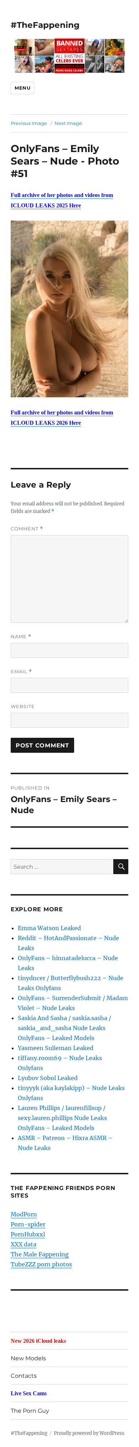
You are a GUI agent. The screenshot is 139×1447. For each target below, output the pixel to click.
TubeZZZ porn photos (41, 1264)
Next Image (68, 123)
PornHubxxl (28, 1234)
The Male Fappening (40, 1254)
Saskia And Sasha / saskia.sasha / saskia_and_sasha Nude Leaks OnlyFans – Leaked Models (64, 1028)
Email (21, 672)
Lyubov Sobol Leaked (48, 1078)
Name (21, 637)
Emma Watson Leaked (49, 928)
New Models (28, 1358)
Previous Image (29, 123)
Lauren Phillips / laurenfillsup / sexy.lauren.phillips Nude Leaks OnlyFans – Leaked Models (62, 1117)
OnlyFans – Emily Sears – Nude (55, 154)
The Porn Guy (30, 1410)
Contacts (24, 1375)
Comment (27, 529)
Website (23, 706)
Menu (22, 88)
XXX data (23, 1244)
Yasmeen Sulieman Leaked (55, 1048)
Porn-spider (28, 1224)
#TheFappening (45, 25)
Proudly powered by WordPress (89, 1433)
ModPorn (24, 1214)
